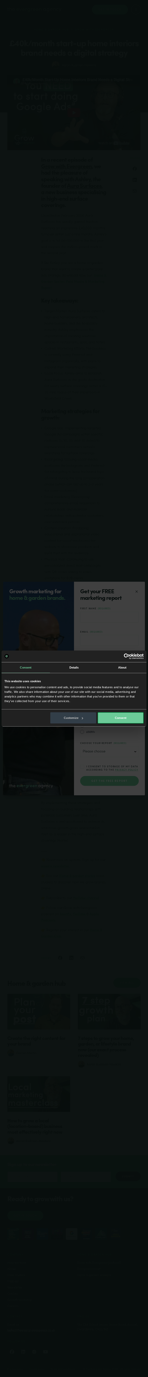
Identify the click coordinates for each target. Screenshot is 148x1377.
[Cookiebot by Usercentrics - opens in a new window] (127, 656)
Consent (120, 717)
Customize (71, 717)
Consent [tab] (25, 667)
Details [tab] (74, 667)
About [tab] (122, 667)
